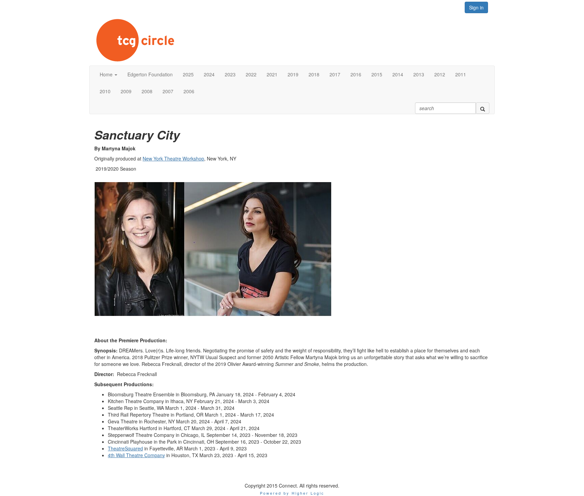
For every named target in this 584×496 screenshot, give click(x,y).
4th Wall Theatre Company (136, 455)
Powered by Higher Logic (292, 493)
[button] (108, 74)
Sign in (476, 7)
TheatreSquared (125, 448)
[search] (482, 108)
